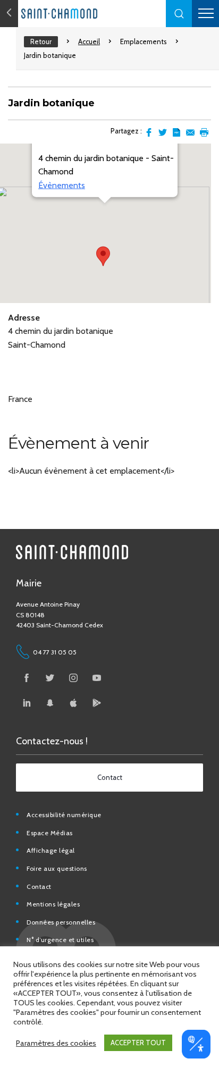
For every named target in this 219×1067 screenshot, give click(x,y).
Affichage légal (51, 850)
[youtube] (96, 677)
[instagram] (73, 677)
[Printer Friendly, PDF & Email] (176, 132)
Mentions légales (53, 904)
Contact (39, 886)
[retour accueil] (9, 13)
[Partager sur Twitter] (162, 132)
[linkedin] (26, 702)
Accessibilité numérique (64, 815)
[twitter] (50, 677)
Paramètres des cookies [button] (56, 1043)
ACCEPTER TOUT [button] (138, 1042)
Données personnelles (61, 922)
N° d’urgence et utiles (60, 940)
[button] (179, 13)
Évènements (61, 185)
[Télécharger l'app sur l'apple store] (73, 702)
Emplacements (143, 41)
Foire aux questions (57, 868)
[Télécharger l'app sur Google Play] (96, 702)
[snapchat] (50, 702)
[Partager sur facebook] (149, 132)
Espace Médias (50, 833)
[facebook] (26, 677)
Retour (41, 41)
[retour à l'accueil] (79, 14)
